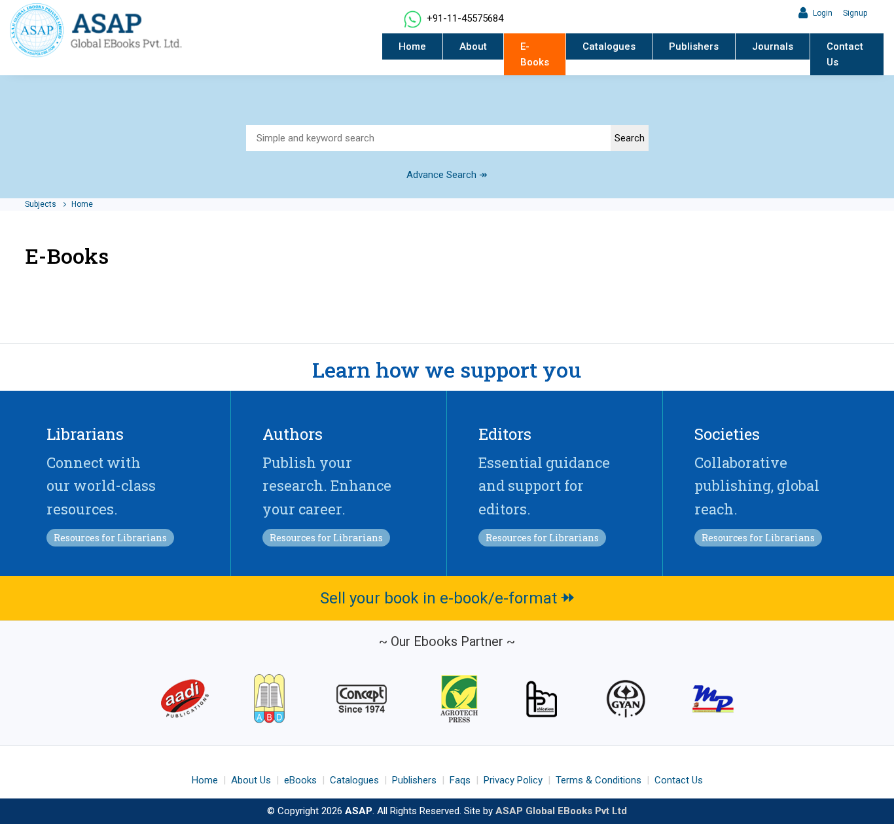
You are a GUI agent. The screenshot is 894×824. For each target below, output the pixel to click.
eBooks (300, 780)
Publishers (694, 46)
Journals (772, 46)
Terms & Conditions (598, 780)
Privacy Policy (513, 780)
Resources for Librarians (110, 537)
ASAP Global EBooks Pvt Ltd (561, 811)
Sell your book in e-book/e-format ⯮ (447, 598)
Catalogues (608, 46)
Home (412, 46)
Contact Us (845, 54)
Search (630, 138)
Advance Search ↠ (447, 175)
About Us (251, 780)
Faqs (460, 780)
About (473, 46)
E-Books (534, 54)
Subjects (41, 204)
